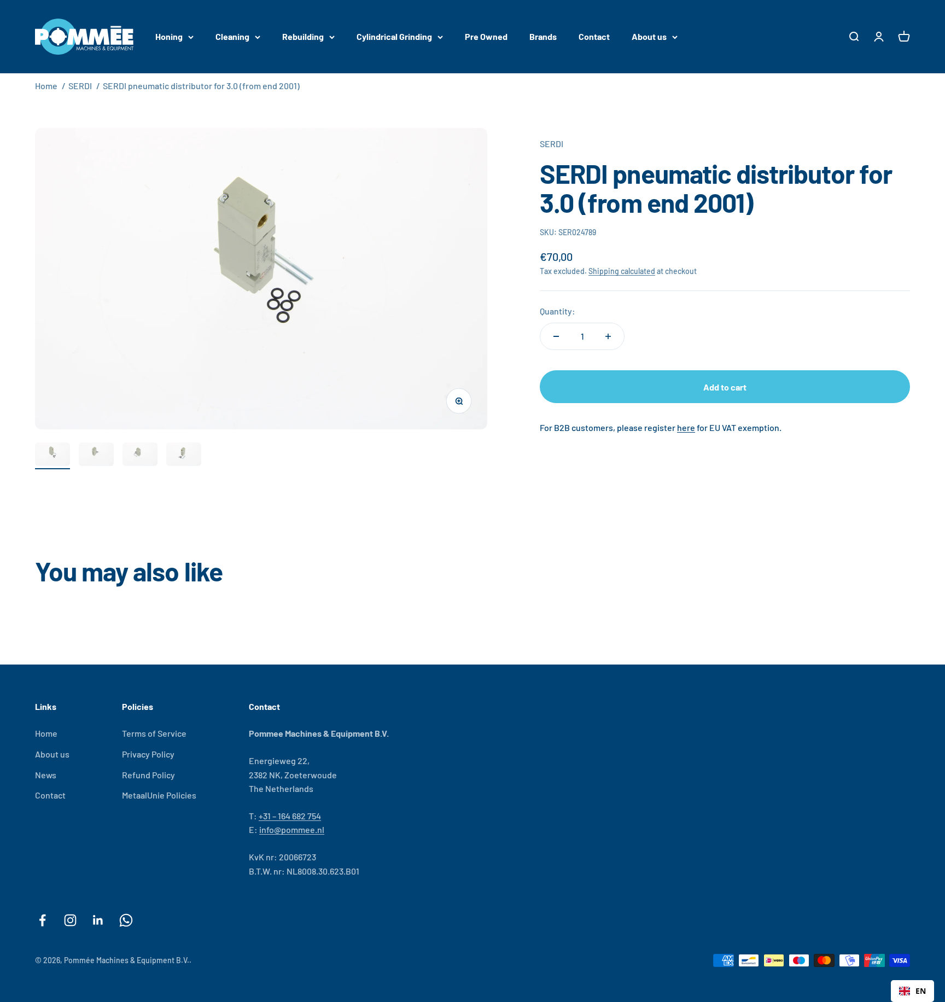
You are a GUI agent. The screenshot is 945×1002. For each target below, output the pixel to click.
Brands (543, 36)
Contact (594, 36)
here (686, 427)
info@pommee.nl (291, 829)
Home (46, 85)
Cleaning (232, 36)
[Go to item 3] (140, 455)
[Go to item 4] (183, 455)
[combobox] (912, 991)
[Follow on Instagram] (70, 920)
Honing (169, 36)
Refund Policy (148, 775)
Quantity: (557, 311)
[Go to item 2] (96, 455)
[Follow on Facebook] (42, 920)
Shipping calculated (621, 271)
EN (920, 991)
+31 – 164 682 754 (290, 816)
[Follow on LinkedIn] (98, 920)
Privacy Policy (148, 754)
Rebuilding (303, 36)
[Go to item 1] (52, 455)
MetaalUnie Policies (159, 795)
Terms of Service (154, 733)
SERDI (80, 85)
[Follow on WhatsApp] (126, 920)
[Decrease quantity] (556, 336)
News (45, 775)
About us (649, 36)
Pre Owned (486, 36)
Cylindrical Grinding (394, 36)
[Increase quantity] (608, 336)
